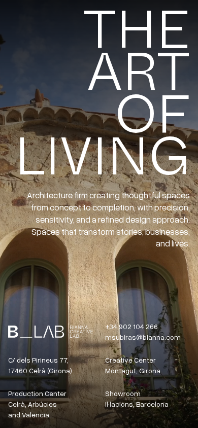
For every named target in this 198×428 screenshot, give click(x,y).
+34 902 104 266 (131, 326)
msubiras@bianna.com (143, 337)
